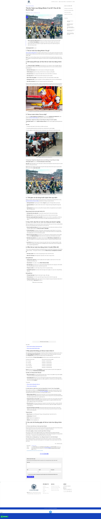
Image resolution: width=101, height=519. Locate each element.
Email (40, 469)
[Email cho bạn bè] (44, 454)
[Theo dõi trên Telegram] (71, 491)
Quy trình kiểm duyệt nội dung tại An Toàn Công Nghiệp (35, 450)
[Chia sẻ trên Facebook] (41, 454)
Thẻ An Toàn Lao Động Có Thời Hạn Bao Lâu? (70, 30)
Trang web (52, 469)
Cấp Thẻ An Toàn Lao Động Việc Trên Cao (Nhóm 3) (70, 25)
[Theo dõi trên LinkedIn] (69, 491)
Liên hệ (73, 1)
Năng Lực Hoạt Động (62, 1)
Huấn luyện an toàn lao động (68, 8)
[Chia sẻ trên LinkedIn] (47, 454)
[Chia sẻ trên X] (42, 454)
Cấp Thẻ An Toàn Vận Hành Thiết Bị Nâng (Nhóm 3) (70, 28)
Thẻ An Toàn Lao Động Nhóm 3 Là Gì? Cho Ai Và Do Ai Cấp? (70, 34)
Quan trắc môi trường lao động (68, 10)
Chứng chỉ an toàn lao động (68, 14)
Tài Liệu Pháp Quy (69, 1)
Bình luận (28, 462)
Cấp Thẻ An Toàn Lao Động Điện (70, 21)
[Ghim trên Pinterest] (46, 454)
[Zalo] (2, 513)
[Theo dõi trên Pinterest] (67, 491)
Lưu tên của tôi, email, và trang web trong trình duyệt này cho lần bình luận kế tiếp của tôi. (43, 474)
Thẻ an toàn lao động (67, 12)
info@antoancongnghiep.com (67, 489)
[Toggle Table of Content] (35, 48)
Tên (27, 469)
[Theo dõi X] (64, 491)
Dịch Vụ (56, 1)
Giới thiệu (53, 1)
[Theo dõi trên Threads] (66, 491)
